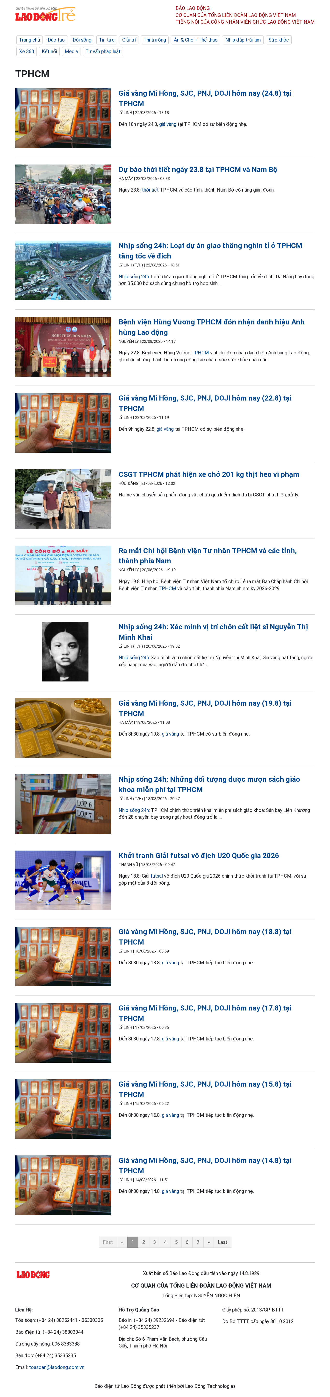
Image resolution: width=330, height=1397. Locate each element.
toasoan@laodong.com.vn (56, 1367)
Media (71, 51)
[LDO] (63, 119)
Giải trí (129, 40)
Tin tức (107, 40)
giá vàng (167, 124)
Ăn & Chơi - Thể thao (196, 40)
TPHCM (200, 353)
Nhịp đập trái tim (243, 40)
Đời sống (81, 40)
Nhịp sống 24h (134, 276)
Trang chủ (29, 40)
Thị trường (154, 40)
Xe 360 (26, 51)
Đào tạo (56, 40)
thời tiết (150, 190)
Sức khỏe (279, 40)
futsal (157, 876)
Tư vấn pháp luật (103, 51)
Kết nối (49, 51)
